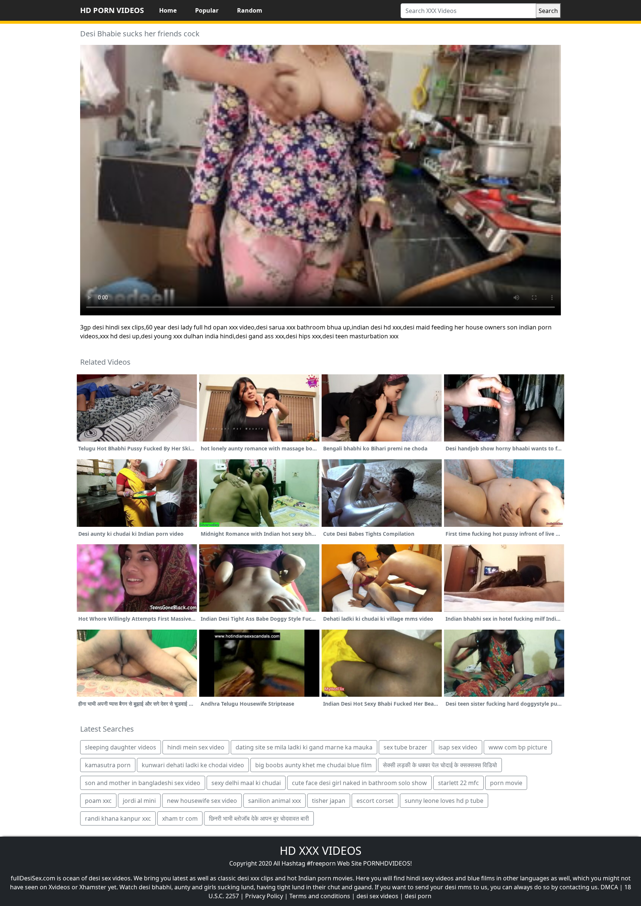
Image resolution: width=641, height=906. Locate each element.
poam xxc (98, 801)
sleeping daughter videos (120, 747)
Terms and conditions (319, 896)
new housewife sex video (202, 801)
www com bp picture (518, 747)
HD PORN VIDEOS (112, 10)
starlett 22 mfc (458, 783)
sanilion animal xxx (274, 801)
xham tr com (180, 818)
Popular (206, 10)
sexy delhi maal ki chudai (246, 783)
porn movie (506, 783)
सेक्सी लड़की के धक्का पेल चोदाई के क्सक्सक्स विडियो (440, 765)
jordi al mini (139, 801)
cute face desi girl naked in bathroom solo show (359, 783)
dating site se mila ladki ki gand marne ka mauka (304, 747)
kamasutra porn (108, 765)
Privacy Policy (264, 896)
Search (548, 11)
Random (249, 10)
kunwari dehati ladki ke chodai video (193, 765)
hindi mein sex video (195, 747)
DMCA (609, 887)
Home (168, 10)
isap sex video (457, 747)
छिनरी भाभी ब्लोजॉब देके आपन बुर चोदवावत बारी (259, 818)
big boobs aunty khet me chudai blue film (313, 765)
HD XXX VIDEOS (320, 850)
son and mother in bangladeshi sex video (142, 783)
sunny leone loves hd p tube (444, 801)
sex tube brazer (405, 747)
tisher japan (328, 801)
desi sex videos (377, 896)
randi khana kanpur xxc (118, 818)
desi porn (418, 896)
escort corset (375, 801)
